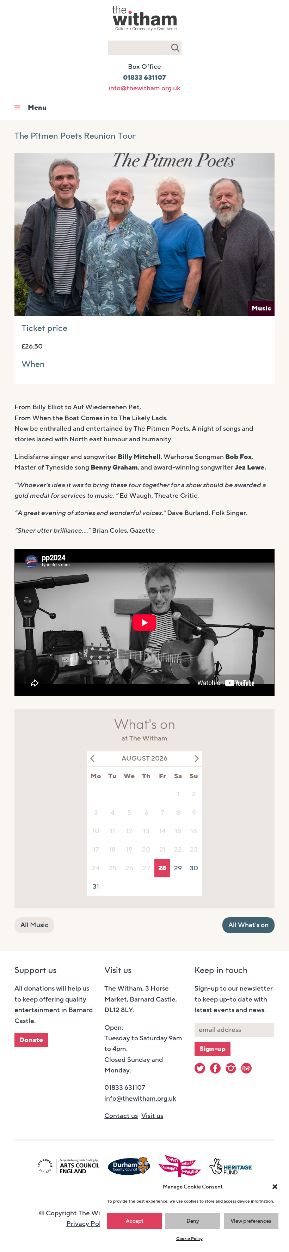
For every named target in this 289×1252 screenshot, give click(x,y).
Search (175, 48)
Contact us (121, 1115)
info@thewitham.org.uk (144, 88)
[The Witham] (144, 31)
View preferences (250, 1220)
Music (261, 308)
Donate (31, 1040)
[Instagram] (231, 1068)
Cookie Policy (189, 1238)
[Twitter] (200, 1068)
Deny (192, 1220)
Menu (37, 107)
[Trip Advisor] (246, 1068)
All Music (34, 925)
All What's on (248, 925)
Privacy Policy (88, 1223)
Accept (134, 1220)
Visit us (152, 1115)
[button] (274, 1186)
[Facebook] (215, 1068)
